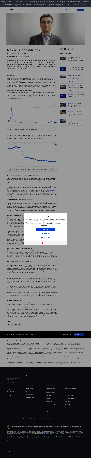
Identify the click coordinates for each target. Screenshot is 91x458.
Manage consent (45, 237)
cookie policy (44, 224)
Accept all (45, 229)
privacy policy (53, 224)
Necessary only (45, 233)
